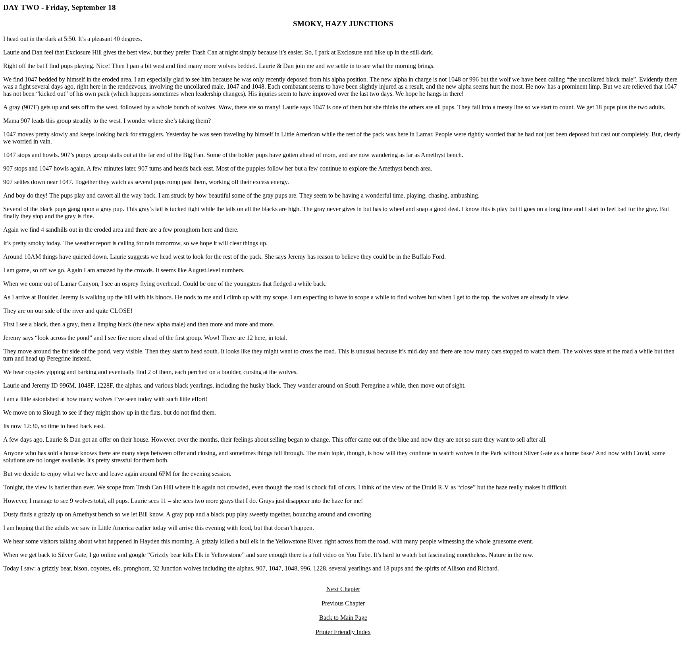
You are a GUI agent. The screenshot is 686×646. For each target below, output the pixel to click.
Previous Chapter (343, 603)
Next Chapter (343, 589)
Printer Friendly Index (343, 632)
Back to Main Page (343, 617)
